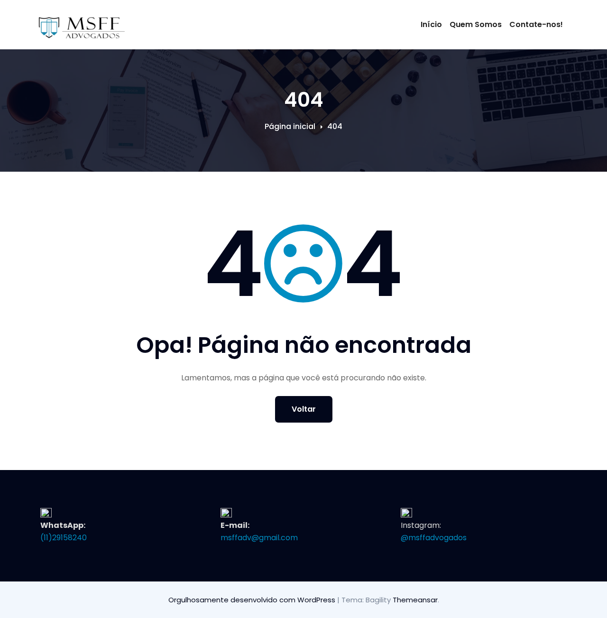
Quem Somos (476, 24)
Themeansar (415, 600)
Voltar (304, 409)
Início (431, 24)
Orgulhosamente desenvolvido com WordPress (252, 600)
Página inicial (290, 126)
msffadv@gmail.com (259, 537)
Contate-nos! (536, 24)
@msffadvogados (434, 537)
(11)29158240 (63, 537)
